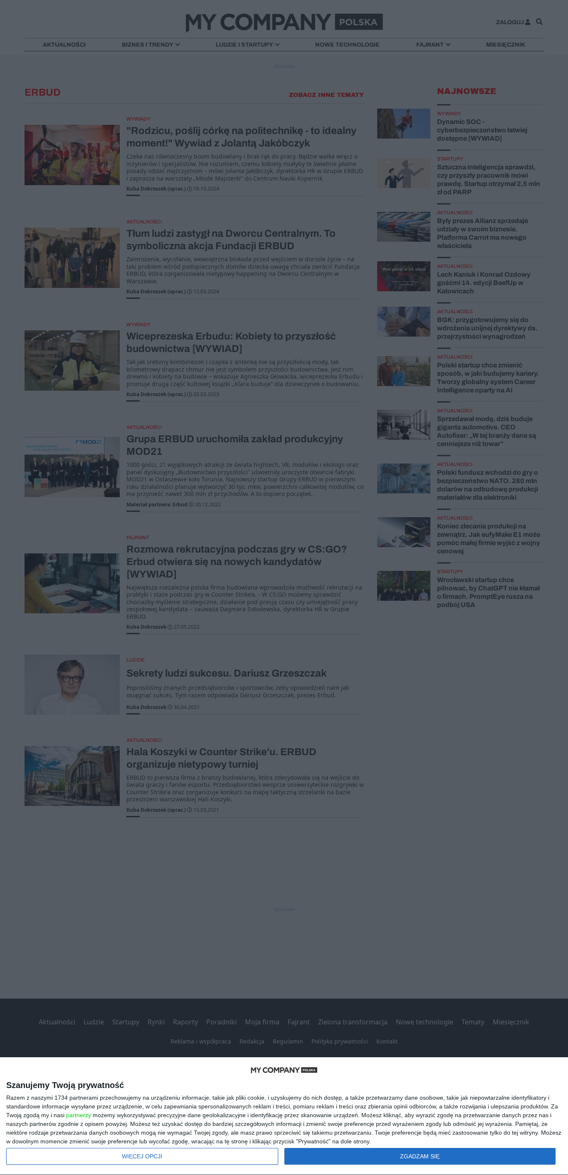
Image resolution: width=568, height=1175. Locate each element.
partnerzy (78, 1115)
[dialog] (284, 1116)
